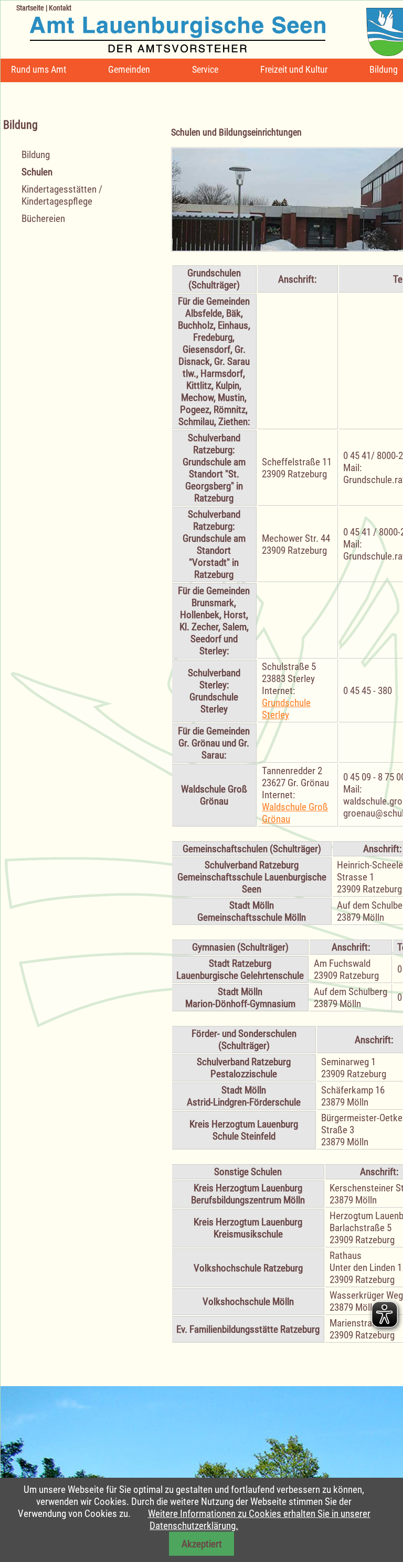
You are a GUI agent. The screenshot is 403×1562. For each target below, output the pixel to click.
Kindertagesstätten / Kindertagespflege (62, 195)
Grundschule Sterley (286, 709)
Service (205, 69)
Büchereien (43, 219)
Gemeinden (129, 69)
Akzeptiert (202, 1544)
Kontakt (60, 8)
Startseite (30, 8)
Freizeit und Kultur (293, 69)
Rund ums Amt (38, 69)
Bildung (383, 69)
